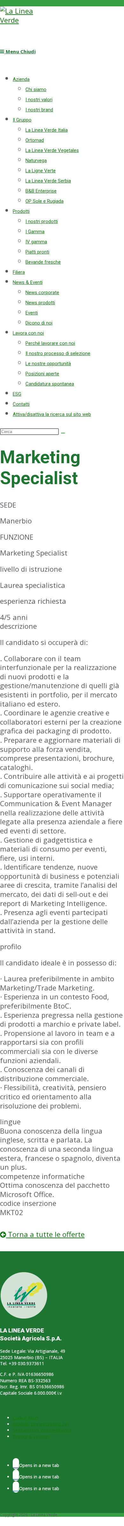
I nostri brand (39, 110)
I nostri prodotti (41, 221)
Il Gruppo (22, 120)
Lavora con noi (28, 333)
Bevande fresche (43, 262)
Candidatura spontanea (49, 384)
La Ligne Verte (40, 171)
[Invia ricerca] (63, 433)
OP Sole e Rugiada (44, 201)
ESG (17, 394)
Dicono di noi (38, 323)
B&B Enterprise (41, 191)
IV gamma (36, 242)
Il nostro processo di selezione (57, 353)
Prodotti (21, 211)
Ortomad (34, 140)
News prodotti (40, 303)
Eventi (31, 313)
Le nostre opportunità (48, 363)
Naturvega (36, 160)
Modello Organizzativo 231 (41, 1424)
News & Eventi (28, 282)
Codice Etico (25, 1418)
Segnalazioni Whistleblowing (42, 1430)
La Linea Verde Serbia (48, 181)
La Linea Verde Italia (46, 130)
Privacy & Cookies (31, 1436)
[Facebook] (16, 1464)
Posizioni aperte (42, 374)
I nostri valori (38, 99)
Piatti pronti (37, 252)
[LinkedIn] (16, 1487)
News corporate (42, 292)
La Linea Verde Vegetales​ (52, 150)
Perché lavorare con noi (50, 343)
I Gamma (35, 231)
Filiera (19, 272)
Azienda (21, 79)
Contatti (21, 404)
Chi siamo (35, 89)
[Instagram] (16, 1475)
